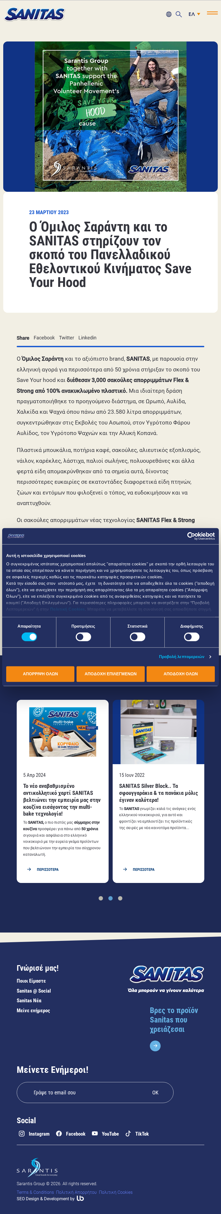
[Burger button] (212, 13)
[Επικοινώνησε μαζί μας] (168, 14)
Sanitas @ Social (34, 991)
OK (155, 1092)
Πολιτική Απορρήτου (76, 1192)
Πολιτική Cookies (67, 609)
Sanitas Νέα (29, 1000)
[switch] (83, 637)
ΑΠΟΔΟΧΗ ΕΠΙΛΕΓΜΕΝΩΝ (111, 674)
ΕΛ (192, 14)
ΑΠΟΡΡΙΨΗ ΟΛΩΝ (40, 674)
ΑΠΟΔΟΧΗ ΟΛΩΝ (181, 674)
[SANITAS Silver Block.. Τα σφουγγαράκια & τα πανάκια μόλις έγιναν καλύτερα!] (159, 791)
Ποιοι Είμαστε (31, 981)
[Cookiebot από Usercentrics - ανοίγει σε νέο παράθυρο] (191, 536)
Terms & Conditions (35, 1192)
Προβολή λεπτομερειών (182, 657)
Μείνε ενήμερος (33, 1010)
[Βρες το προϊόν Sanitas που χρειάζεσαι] (177, 1028)
